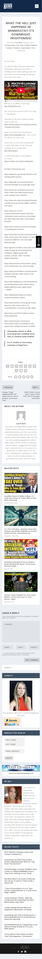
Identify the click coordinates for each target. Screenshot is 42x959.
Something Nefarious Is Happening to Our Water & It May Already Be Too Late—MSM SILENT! (20, 927)
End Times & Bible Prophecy (26, 45)
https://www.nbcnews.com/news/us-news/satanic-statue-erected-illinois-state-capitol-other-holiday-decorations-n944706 (19, 323)
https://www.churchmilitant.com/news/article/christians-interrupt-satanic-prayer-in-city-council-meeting (20, 274)
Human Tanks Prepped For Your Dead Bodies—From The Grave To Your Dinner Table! (19, 597)
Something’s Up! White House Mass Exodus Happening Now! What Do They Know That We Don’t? (19, 862)
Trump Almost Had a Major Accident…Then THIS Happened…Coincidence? (19, 935)
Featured (9, 48)
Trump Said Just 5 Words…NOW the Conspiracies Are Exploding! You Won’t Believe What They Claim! (19, 900)
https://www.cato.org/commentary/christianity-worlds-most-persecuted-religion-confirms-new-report (20, 203)
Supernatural (25, 48)
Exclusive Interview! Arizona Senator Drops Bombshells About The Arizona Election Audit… (19, 564)
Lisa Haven (18, 42)
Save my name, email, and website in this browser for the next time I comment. (18, 654)
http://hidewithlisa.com (12, 106)
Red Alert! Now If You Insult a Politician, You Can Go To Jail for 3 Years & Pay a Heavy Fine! (19, 881)
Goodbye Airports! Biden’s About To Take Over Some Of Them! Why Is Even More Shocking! (20, 498)
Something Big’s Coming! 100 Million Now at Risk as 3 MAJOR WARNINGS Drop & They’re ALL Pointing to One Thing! (20, 871)
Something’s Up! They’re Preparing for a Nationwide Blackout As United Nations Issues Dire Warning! (20, 917)
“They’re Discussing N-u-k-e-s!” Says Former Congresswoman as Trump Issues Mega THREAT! (20, 890)
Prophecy (16, 48)
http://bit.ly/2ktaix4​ (11, 151)
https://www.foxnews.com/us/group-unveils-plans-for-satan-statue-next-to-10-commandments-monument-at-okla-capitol (20, 305)
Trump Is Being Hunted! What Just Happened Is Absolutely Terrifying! (18, 908)
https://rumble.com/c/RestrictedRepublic (18, 161)
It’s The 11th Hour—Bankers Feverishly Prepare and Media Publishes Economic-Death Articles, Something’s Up (21, 531)
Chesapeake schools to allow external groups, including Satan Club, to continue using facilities (21, 334)
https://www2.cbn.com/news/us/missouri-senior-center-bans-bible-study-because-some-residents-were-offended (19, 192)
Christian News (10, 45)
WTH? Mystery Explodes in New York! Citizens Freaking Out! (18, 853)
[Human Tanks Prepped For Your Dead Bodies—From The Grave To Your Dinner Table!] (21, 582)
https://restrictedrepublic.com (14, 135)
